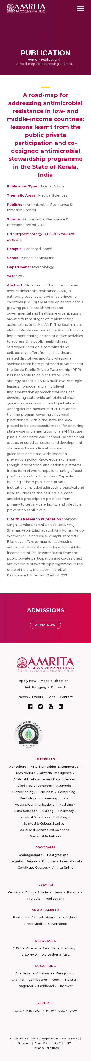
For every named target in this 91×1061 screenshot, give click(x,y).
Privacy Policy (70, 1038)
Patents (73, 892)
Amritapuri (23, 973)
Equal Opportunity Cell (49, 1043)
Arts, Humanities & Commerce (54, 766)
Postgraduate (58, 855)
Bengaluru (64, 973)
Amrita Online (63, 867)
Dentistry (27, 798)
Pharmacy (66, 811)
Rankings (20, 917)
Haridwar (65, 986)
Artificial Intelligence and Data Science (43, 779)
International (70, 861)
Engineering (47, 798)
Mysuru (70, 979)
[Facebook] (30, 706)
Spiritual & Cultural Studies (43, 823)
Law (65, 798)
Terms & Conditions (46, 1048)
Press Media (34, 923)
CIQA (73, 1010)
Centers (14, 892)
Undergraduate (30, 855)
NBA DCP (34, 1010)
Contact (66, 697)
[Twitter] (40, 706)
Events (37, 697)
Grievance (24, 1043)
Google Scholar (37, 892)
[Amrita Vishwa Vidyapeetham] (26, 8)
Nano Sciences (25, 811)
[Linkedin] (61, 706)
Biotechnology (23, 792)
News (23, 697)
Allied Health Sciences (34, 785)
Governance (57, 923)
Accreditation (42, 917)
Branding (68, 948)
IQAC (18, 1010)
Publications (50, 59)
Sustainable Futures (45, 836)
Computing (66, 792)
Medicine (66, 804)
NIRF (50, 1010)
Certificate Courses (33, 867)
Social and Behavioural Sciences (44, 830)
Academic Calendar (41, 948)
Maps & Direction (55, 681)
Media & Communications (34, 804)
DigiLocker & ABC (55, 954)
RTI (69, 1043)
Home (32, 59)
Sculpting (59, 817)
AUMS (17, 948)
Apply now (27, 681)
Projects (33, 898)
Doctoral (49, 861)
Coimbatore (37, 979)
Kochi (56, 979)
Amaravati (44, 973)
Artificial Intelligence (56, 773)
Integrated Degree (23, 861)
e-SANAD (29, 954)
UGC (61, 1010)
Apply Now (45, 625)
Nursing (48, 811)
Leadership (66, 917)
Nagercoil (26, 986)
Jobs (51, 697)
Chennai (18, 979)
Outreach (58, 687)
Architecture (25, 773)
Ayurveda (63, 785)
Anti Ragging (35, 687)
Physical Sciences (34, 817)
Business (47, 792)
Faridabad (46, 986)
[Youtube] (51, 706)
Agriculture (17, 766)
